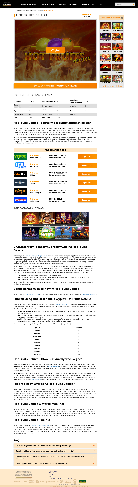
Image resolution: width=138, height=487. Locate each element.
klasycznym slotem (62, 304)
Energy (51, 476)
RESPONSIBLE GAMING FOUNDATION (60, 478)
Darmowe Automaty (29, 4)
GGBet (32, 175)
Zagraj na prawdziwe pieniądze (112, 86)
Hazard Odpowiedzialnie (76, 484)
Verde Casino (35, 158)
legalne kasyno (36, 379)
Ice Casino (34, 166)
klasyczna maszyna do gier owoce (36, 256)
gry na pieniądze (53, 366)
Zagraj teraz (87, 156)
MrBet (32, 184)
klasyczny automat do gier (40, 425)
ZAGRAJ (30, 218)
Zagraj (55, 50)
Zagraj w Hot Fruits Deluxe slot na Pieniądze (55, 86)
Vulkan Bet (34, 201)
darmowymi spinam (89, 294)
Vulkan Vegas (35, 192)
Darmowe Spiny (88, 4)
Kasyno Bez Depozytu (68, 4)
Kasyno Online (48, 4)
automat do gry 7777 (32, 294)
